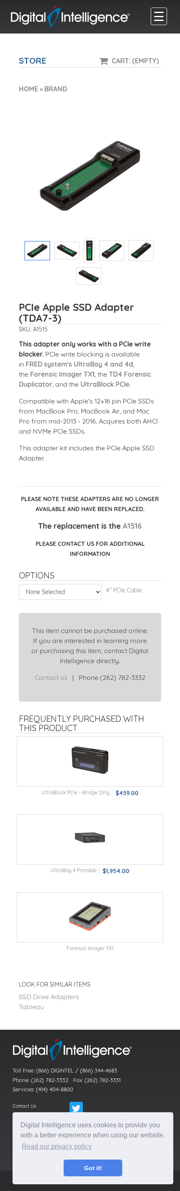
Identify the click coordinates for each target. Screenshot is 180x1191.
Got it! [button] (93, 1168)
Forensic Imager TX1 (62, 374)
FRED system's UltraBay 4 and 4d (79, 364)
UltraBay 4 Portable (74, 870)
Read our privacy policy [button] (57, 1146)
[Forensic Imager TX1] (90, 915)
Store (32, 60)
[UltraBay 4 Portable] (90, 837)
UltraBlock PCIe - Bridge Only (75, 792)
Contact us (51, 677)
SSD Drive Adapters (49, 996)
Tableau (31, 1006)
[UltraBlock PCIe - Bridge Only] (90, 760)
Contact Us (24, 1106)
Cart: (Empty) (135, 61)
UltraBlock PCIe (104, 384)
